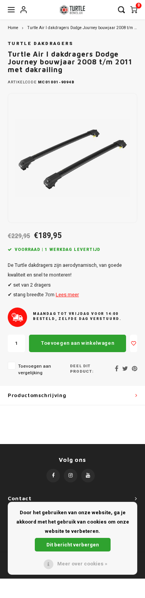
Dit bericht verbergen (72, 544)
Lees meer (67, 294)
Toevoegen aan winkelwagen (77, 343)
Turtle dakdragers (40, 43)
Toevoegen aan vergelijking (34, 369)
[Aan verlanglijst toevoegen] (133, 343)
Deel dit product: (82, 369)
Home (13, 28)
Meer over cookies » (82, 563)
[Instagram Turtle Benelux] (70, 475)
